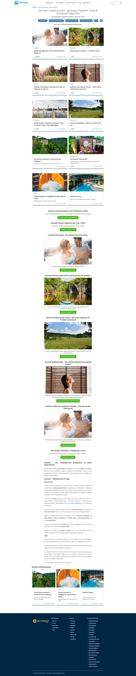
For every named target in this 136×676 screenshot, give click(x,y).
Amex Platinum (92, 659)
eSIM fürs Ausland (93, 666)
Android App (73, 634)
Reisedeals (49, 3)
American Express (93, 655)
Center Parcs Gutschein (94, 661)
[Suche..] (120, 2)
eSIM (79, 3)
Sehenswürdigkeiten (76, 503)
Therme (72, 84)
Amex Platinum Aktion (94, 652)
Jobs (53, 630)
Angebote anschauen (68, 229)
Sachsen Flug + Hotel (71, 20)
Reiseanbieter (92, 641)
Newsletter (73, 639)
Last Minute (91, 627)
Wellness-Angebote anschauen (68, 401)
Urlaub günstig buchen (94, 639)
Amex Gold (91, 657)
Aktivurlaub (36, 48)
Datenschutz (55, 627)
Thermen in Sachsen (59, 562)
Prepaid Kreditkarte (93, 648)
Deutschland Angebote (43, 7)
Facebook (73, 621)
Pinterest (73, 623)
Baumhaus (36, 84)
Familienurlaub (73, 156)
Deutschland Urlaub (93, 621)
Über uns (54, 621)
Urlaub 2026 (91, 632)
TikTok (72, 627)
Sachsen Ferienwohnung (56, 20)
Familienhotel (73, 120)
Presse (54, 623)
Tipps (60, 503)
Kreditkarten (71, 3)
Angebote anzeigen (68, 445)
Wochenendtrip (92, 625)
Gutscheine (60, 3)
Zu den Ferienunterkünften (68, 217)
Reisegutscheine (93, 664)
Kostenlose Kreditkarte (94, 646)
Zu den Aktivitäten (68, 457)
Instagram (73, 625)
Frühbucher (72, 48)
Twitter (72, 632)
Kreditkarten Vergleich (94, 643)
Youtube (73, 630)
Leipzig (63, 471)
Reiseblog (86, 3)
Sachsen (46, 468)
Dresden (70, 471)
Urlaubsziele (92, 630)
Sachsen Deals (42, 20)
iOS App (72, 636)
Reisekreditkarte (93, 650)
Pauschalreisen (92, 623)
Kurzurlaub (91, 634)
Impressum (55, 625)
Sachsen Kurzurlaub (86, 20)
